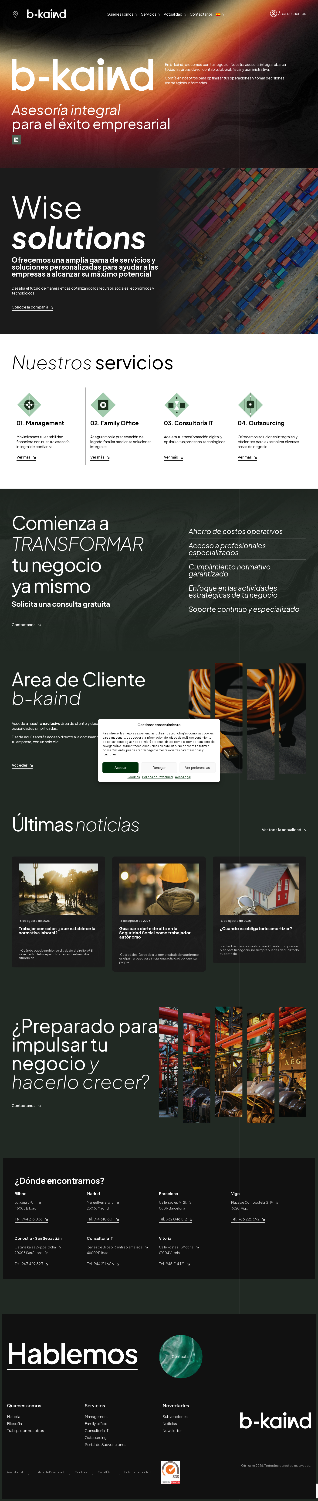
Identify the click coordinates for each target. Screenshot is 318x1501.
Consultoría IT (97, 1430)
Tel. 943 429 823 (29, 1263)
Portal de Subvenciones (105, 1444)
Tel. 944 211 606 (100, 1263)
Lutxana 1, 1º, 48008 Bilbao (25, 1205)
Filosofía (14, 1423)
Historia (13, 1416)
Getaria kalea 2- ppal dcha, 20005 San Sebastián (36, 1250)
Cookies (134, 777)
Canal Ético (106, 1472)
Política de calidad (137, 1472)
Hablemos (72, 1353)
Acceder (19, 765)
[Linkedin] (16, 139)
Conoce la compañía (30, 307)
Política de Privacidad (157, 777)
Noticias (169, 1423)
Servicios (148, 14)
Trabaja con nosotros (25, 1430)
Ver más (23, 457)
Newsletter (172, 1430)
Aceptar (120, 768)
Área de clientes (292, 13)
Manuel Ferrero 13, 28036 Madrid (100, 1205)
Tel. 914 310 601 (100, 1219)
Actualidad (173, 14)
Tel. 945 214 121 (172, 1263)
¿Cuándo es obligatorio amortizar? (256, 928)
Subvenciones (175, 1416)
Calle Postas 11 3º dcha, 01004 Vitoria (176, 1250)
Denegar (159, 768)
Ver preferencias (197, 768)
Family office (96, 1423)
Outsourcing (96, 1437)
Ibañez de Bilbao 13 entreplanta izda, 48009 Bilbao (115, 1250)
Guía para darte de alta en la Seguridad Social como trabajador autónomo (155, 932)
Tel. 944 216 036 (29, 1219)
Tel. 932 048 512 (173, 1219)
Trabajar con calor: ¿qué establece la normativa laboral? (57, 930)
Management (96, 1416)
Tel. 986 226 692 (245, 1219)
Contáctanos (201, 14)
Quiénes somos (120, 14)
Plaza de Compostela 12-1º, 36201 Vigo (252, 1205)
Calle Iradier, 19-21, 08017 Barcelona (173, 1205)
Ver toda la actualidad (281, 829)
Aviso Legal (183, 777)
